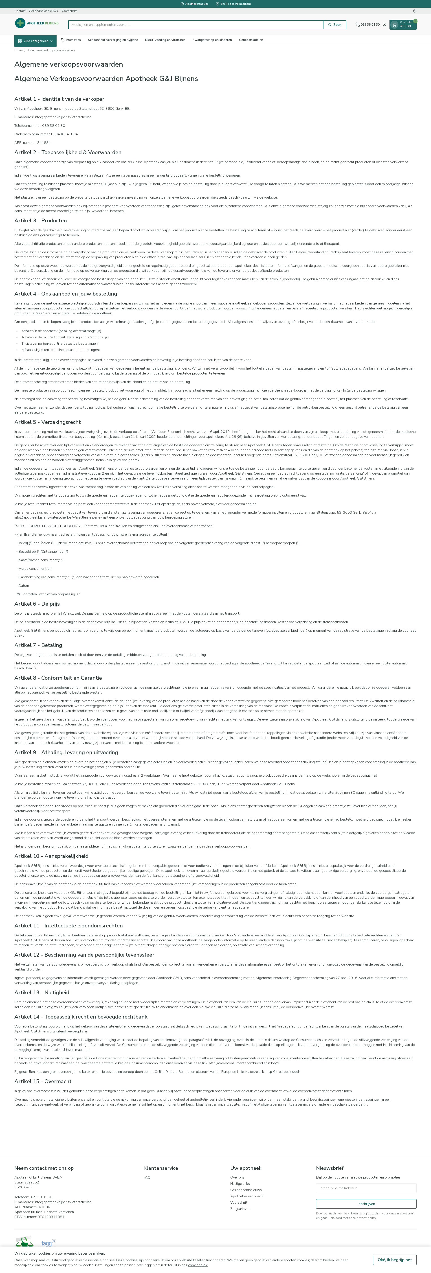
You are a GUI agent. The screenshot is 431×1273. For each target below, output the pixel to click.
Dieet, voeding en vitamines (165, 40)
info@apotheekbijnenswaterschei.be (63, 1202)
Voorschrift (69, 11)
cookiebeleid (198, 1265)
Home (18, 50)
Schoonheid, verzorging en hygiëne (113, 40)
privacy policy (366, 1218)
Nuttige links (240, 1183)
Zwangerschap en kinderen (212, 40)
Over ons (237, 1177)
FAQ (146, 1177)
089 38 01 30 (41, 1197)
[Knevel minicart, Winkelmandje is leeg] (394, 25)
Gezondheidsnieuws (43, 11)
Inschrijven (366, 1203)
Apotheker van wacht (247, 1196)
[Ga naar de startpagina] (36, 24)
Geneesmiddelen (251, 40)
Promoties (73, 40)
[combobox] (195, 24)
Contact (19, 11)
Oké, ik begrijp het (395, 1259)
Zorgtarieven (240, 1208)
